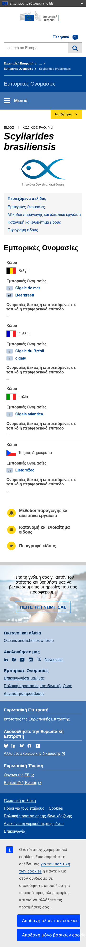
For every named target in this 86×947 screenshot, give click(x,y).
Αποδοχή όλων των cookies (50, 920)
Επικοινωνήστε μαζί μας (24, 678)
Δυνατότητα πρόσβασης (24, 693)
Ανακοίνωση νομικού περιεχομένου (34, 824)
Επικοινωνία (14, 831)
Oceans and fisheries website (29, 641)
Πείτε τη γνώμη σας (43, 607)
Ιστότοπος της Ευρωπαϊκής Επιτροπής (37, 719)
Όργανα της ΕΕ (17, 775)
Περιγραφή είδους (23, 230)
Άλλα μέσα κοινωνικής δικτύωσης (32, 753)
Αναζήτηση (75, 48)
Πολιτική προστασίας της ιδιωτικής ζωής (38, 686)
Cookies (56, 808)
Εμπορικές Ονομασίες (18, 68)
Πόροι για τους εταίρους (24, 808)
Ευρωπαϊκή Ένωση (20, 783)
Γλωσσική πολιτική (20, 801)
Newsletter (54, 659)
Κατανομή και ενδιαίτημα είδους (34, 222)
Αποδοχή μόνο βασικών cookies (51, 934)
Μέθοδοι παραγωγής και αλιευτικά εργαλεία (44, 215)
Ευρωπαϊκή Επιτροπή (18, 63)
